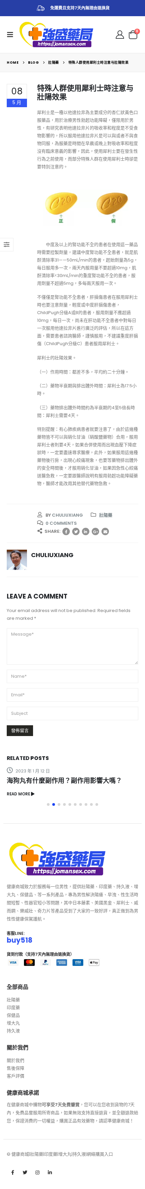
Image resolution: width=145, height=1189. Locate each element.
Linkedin (50, 1172)
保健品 (13, 1015)
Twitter (76, 531)
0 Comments (61, 523)
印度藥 (13, 1007)
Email (105, 531)
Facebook (66, 531)
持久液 (13, 1031)
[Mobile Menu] (12, 34)
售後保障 (15, 1068)
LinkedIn (85, 531)
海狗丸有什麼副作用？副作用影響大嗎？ (64, 780)
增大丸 (13, 1023)
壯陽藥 (105, 515)
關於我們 (15, 1060)
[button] (48, 804)
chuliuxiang (67, 515)
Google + (95, 531)
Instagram (37, 1172)
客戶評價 (15, 1076)
